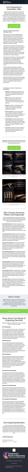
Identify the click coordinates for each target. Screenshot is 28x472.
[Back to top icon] (14, 450)
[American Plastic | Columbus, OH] (7, 2)
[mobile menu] (26, 2)
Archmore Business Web (18, 467)
